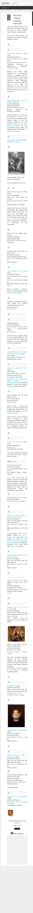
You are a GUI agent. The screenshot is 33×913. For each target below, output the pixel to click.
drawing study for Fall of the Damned (17, 608)
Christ (9, 593)
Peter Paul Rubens (14, 142)
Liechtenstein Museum (13, 501)
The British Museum (13, 695)
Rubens (19, 825)
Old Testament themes (18, 88)
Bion (25, 411)
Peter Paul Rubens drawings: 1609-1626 (17, 19)
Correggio (17, 341)
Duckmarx (17, 823)
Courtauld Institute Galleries (17, 652)
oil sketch (20, 117)
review (13, 386)
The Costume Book (16, 293)
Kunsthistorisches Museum (17, 541)
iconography (17, 803)
